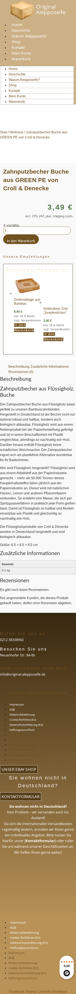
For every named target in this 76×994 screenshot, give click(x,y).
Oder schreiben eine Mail (33, 668)
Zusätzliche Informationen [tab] (49, 366)
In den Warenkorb (21, 241)
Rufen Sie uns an (23, 633)
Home (17, 24)
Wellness (16, 132)
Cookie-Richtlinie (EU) (23, 720)
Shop (16, 41)
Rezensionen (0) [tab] (20, 372)
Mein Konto (21, 53)
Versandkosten (31, 320)
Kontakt (18, 47)
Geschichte (21, 30)
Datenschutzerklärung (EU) (26, 725)
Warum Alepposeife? (29, 36)
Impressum (17, 704)
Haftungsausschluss (22, 730)
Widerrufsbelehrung (22, 714)
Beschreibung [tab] (18, 366)
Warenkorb (21, 58)
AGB (12, 709)
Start (3, 132)
